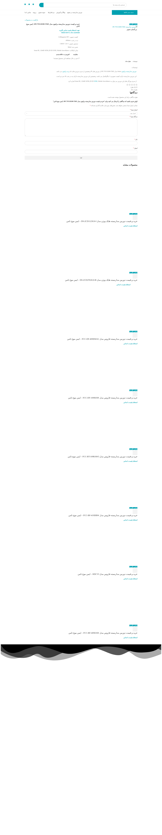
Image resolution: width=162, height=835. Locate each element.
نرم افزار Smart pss (39, 680)
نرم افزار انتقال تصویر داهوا (37, 688)
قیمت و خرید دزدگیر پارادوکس (58, 675)
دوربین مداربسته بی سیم (60, 690)
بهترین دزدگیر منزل (61, 672)
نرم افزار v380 (41, 691)
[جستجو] (41, 5)
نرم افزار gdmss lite (39, 697)
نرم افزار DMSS (40, 672)
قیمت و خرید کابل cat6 (60, 693)
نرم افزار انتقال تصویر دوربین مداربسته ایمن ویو (124, 731)
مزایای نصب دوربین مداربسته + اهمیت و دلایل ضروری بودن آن (124, 763)
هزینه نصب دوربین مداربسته (59, 681)
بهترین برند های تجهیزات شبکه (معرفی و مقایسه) (124, 796)
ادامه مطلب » (129, 705)
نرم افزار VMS (41, 694)
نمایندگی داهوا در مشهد (60, 684)
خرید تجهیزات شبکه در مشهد (59, 678)
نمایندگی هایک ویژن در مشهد (59, 687)
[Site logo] (134, 5)
